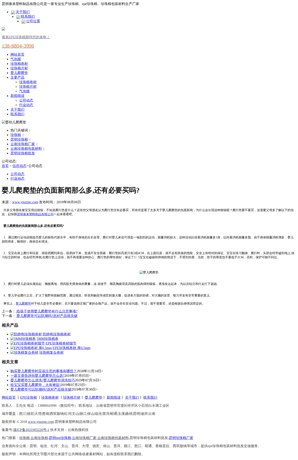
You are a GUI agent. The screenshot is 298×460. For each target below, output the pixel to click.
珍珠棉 (15, 135)
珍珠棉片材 (19, 68)
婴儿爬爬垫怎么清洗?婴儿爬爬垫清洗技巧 (42, 380)
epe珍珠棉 (63, 438)
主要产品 (17, 77)
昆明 (52, 438)
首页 (5, 166)
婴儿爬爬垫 (19, 73)
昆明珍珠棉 (19, 139)
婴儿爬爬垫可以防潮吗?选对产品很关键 (46, 316)
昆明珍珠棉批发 (22, 153)
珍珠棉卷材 (19, 63)
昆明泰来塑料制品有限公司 (35, 214)
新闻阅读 (17, 96)
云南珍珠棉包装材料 (26, 148)
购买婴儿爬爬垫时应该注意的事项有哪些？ (43, 371)
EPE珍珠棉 (28, 397)
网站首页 (17, 54)
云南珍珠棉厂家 (22, 144)
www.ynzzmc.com (25, 202)
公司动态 (26, 100)
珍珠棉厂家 (184, 438)
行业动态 (26, 105)
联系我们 (28, 16)
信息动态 (19, 166)
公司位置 (33, 21)
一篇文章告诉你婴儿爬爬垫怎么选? (37, 375)
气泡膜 (15, 59)
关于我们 (23, 12)
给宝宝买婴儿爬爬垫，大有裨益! (35, 385)
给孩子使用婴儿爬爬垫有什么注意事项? (46, 311)
